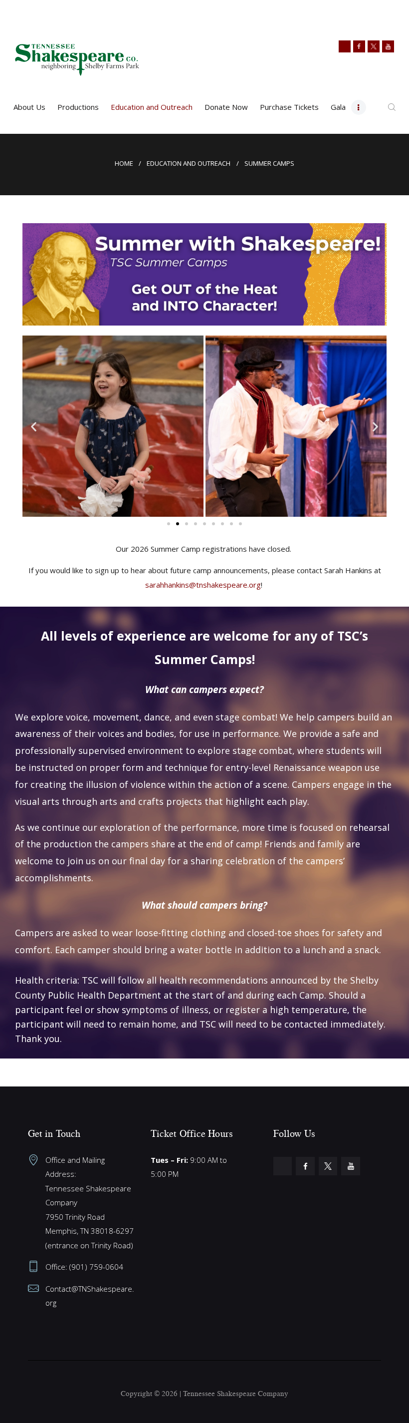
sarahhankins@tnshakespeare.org (203, 585)
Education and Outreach (188, 163)
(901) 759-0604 (96, 1267)
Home (124, 163)
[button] (33, 426)
